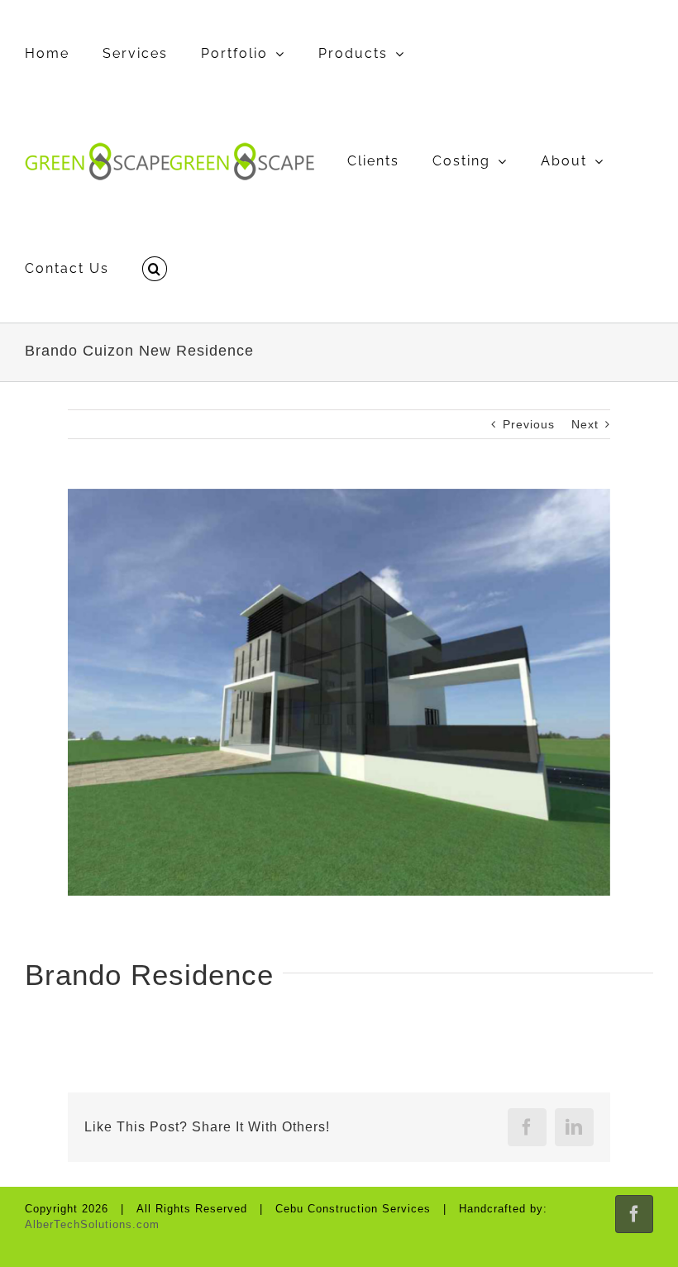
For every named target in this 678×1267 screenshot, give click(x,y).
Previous (529, 424)
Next (585, 424)
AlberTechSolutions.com (92, 1224)
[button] (154, 269)
